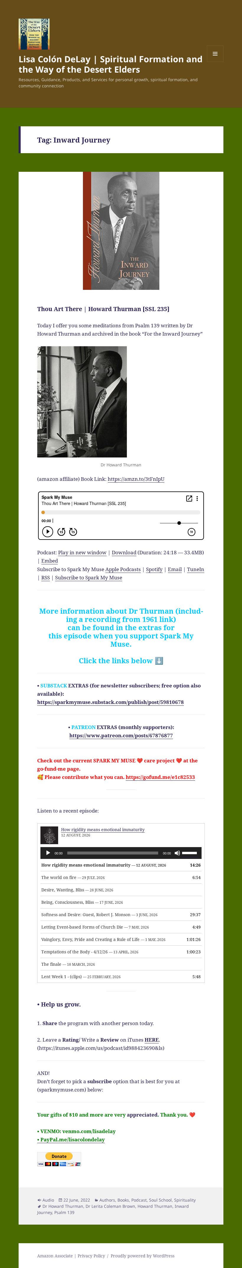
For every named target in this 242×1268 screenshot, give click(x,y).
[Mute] (177, 853)
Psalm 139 (64, 1212)
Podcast (139, 1200)
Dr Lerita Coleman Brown (110, 1206)
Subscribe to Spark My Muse (88, 577)
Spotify (154, 569)
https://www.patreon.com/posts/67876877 (121, 735)
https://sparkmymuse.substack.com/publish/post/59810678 (110, 702)
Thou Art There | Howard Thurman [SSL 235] (103, 309)
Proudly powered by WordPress (142, 1256)
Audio (48, 1200)
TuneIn (195, 569)
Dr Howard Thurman (62, 1206)
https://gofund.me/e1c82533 (160, 777)
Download (124, 552)
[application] (121, 853)
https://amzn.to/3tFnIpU (136, 479)
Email (175, 569)
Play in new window (82, 552)
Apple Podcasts (123, 569)
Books (123, 1200)
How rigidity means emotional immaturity (103, 829)
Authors (107, 1200)
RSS (45, 577)
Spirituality (185, 1200)
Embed (49, 560)
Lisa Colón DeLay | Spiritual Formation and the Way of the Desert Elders (110, 64)
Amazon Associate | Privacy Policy (71, 1256)
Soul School (160, 1200)
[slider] (190, 852)
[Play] (48, 853)
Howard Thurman (155, 1206)
